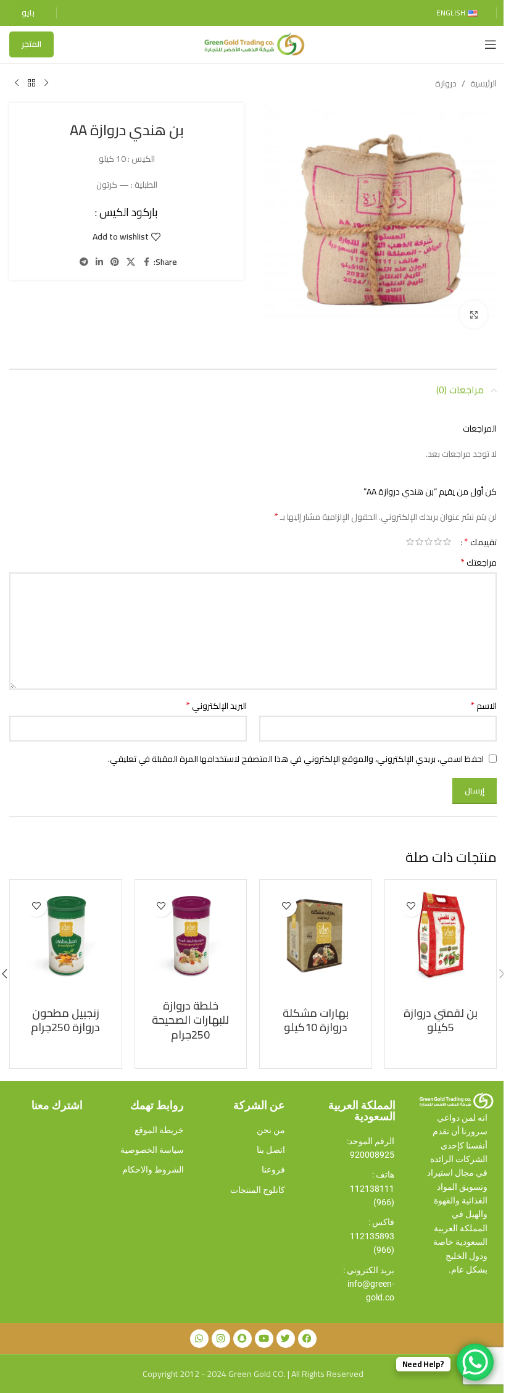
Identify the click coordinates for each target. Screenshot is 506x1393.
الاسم (483, 706)
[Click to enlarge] (473, 314)
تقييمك (480, 541)
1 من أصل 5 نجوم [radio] (447, 541)
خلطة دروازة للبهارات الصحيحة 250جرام (190, 1020)
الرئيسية (483, 83)
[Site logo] (252, 44)
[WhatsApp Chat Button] (475, 1362)
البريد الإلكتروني (216, 706)
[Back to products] (31, 83)
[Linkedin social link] (99, 262)
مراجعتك (478, 562)
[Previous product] (46, 83)
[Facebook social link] (146, 262)
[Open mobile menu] (490, 44)
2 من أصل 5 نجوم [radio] (437, 541)
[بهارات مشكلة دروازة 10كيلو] (315, 935)
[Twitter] (285, 1338)
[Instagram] (221, 1338)
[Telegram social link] (84, 262)
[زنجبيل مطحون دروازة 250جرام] (65, 935)
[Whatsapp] (199, 1338)
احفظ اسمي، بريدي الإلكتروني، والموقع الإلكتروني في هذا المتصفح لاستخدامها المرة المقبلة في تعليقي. (296, 759)
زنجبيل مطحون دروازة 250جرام (65, 1020)
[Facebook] (307, 1338)
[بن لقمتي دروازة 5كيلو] (440, 935)
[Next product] (16, 83)
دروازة (446, 83)
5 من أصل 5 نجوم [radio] (410, 541)
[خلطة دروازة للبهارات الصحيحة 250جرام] (191, 935)
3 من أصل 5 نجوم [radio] (428, 541)
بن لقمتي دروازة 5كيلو (441, 1020)
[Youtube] (264, 1338)
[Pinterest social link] (115, 262)
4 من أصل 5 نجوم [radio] (419, 541)
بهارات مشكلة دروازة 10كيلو (316, 1020)
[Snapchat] (242, 1338)
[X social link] (131, 262)
